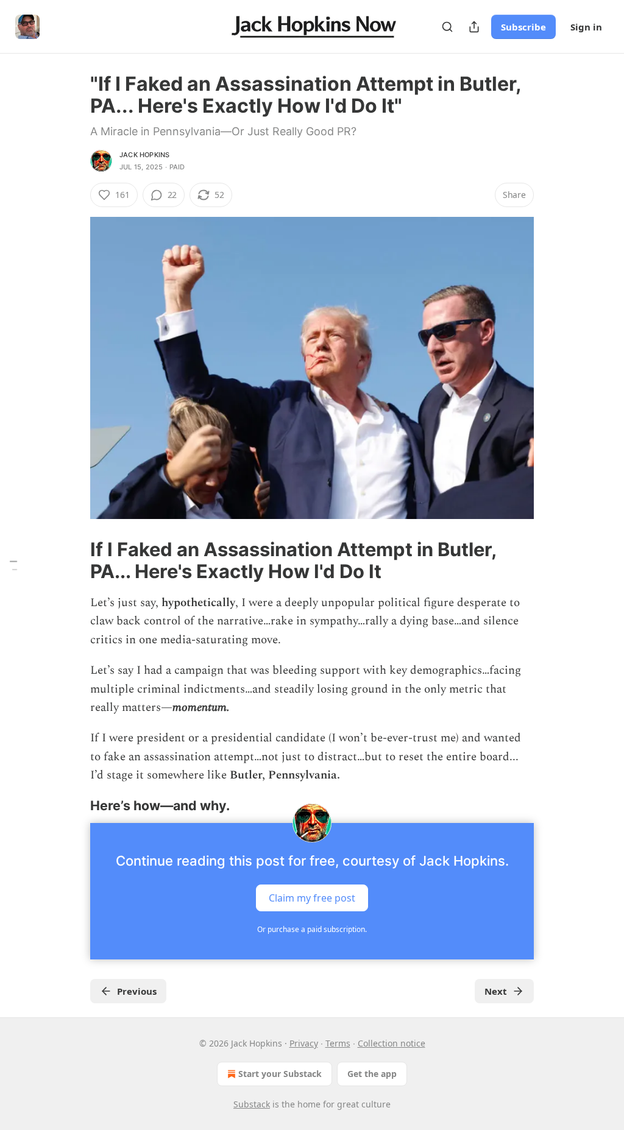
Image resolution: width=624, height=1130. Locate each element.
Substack (251, 1104)
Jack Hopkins (144, 154)
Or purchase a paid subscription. (312, 929)
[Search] (447, 27)
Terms (337, 1043)
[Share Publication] (474, 27)
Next (495, 991)
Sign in (586, 27)
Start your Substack (280, 1073)
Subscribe (523, 27)
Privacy (303, 1043)
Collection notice (391, 1043)
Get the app (372, 1073)
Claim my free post (312, 897)
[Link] (73, 560)
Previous (137, 991)
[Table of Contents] (13, 565)
